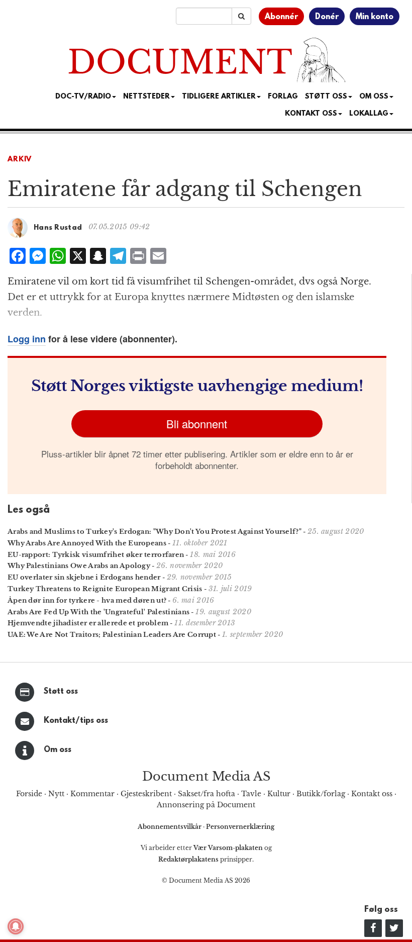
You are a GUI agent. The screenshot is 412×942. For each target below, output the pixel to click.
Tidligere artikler (219, 96)
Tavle (251, 793)
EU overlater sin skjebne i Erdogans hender (84, 577)
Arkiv (20, 159)
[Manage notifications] (16, 926)
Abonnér (281, 17)
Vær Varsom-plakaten (228, 848)
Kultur (278, 793)
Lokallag (368, 114)
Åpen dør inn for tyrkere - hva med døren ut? (87, 600)
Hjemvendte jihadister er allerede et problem (88, 623)
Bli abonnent (196, 423)
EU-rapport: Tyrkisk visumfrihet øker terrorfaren (96, 554)
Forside (29, 793)
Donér (327, 17)
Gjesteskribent (146, 793)
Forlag (283, 96)
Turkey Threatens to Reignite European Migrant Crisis (105, 589)
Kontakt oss (311, 114)
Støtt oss (61, 691)
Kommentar (92, 793)
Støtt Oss (326, 96)
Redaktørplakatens (188, 859)
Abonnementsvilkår (170, 826)
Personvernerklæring (240, 826)
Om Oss (373, 96)
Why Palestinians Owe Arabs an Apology (79, 565)
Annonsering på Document (206, 804)
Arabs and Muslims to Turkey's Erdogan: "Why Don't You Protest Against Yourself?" (154, 531)
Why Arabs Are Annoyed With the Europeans (87, 543)
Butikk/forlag (320, 793)
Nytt (56, 793)
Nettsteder (146, 96)
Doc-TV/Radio (83, 96)
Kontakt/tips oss (76, 720)
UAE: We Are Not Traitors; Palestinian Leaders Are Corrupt (112, 634)
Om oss (57, 750)
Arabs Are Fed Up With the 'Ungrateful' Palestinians (98, 612)
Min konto (374, 17)
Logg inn (27, 338)
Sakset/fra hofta (206, 793)
